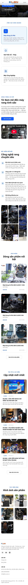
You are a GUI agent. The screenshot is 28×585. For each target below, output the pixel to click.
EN (25, 2)
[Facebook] (2, 552)
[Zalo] (9, 552)
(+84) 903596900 (5, 571)
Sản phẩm (3, 562)
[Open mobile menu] (2, 2)
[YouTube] (6, 552)
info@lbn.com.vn (5, 574)
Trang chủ (3, 560)
